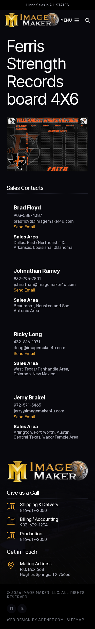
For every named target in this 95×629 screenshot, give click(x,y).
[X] (22, 608)
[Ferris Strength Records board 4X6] (47, 120)
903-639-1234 (34, 525)
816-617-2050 (33, 510)
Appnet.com (50, 620)
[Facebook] (11, 608)
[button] (70, 20)
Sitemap (75, 620)
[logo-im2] (32, 20)
